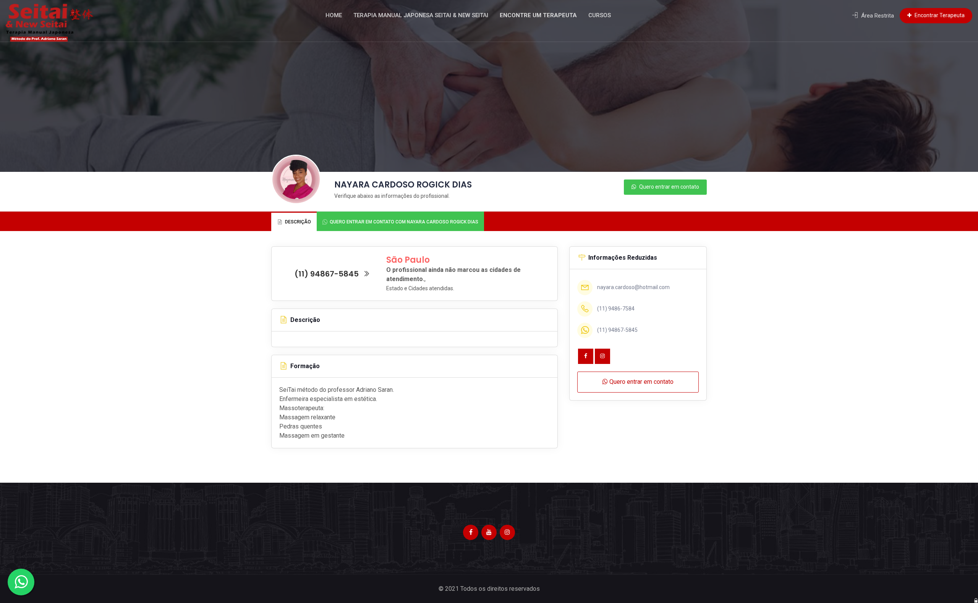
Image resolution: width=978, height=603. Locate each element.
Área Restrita (877, 15)
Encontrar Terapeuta (939, 15)
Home (333, 15)
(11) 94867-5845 (328, 273)
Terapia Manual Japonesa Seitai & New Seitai (420, 15)
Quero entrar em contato (668, 187)
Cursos (599, 15)
